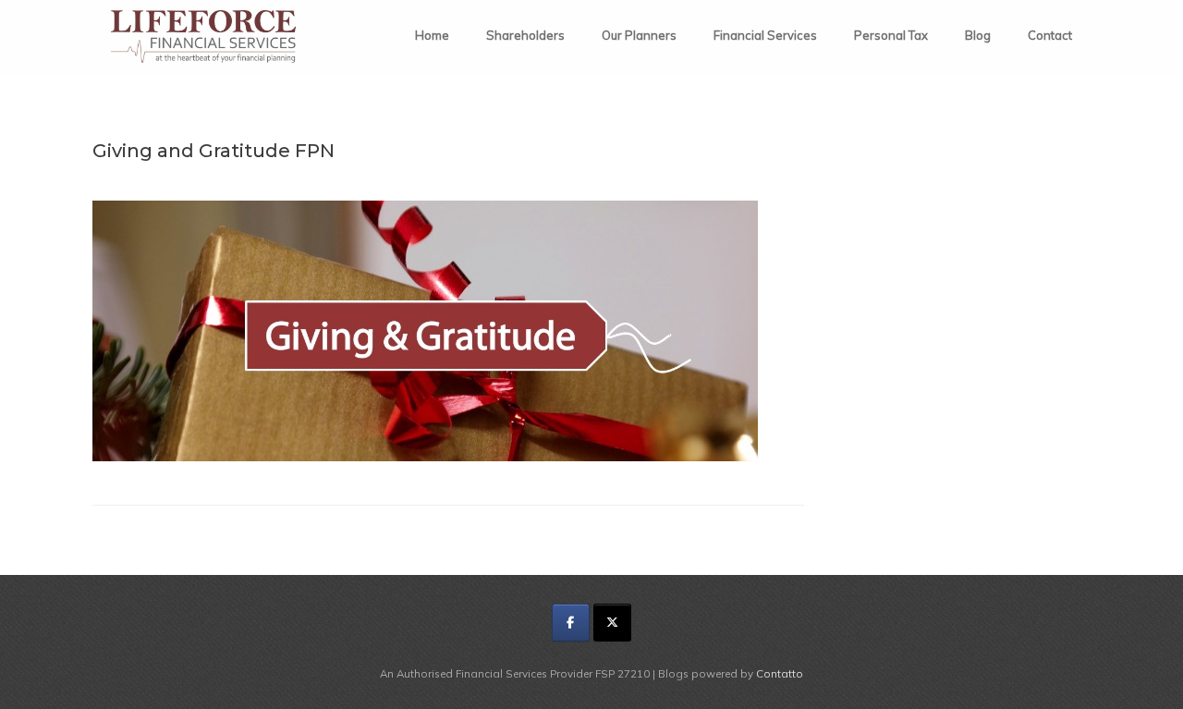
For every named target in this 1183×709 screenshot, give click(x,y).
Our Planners (639, 35)
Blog (978, 35)
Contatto (779, 673)
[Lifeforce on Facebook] (571, 623)
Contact (1050, 35)
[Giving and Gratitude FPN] (425, 456)
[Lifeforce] (203, 36)
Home (432, 35)
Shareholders (525, 35)
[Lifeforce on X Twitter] (612, 623)
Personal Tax (891, 35)
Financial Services (765, 35)
